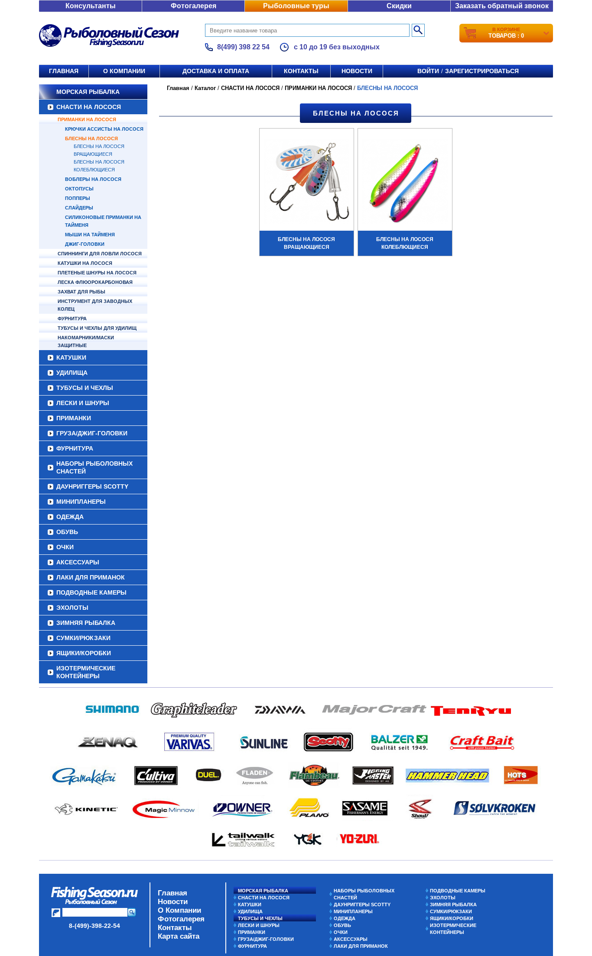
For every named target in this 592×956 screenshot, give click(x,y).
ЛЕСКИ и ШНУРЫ (82, 402)
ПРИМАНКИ (73, 418)
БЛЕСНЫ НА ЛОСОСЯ (91, 138)
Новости (357, 71)
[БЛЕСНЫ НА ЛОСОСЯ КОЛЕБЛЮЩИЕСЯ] (405, 183)
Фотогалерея (193, 6)
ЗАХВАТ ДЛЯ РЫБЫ (81, 291)
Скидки (399, 6)
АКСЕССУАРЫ (77, 562)
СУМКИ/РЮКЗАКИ (83, 637)
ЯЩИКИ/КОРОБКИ (83, 653)
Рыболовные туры (296, 6)
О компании (124, 71)
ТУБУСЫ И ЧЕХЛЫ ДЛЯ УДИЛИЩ (97, 328)
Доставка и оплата (215, 71)
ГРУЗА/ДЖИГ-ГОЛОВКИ (91, 433)
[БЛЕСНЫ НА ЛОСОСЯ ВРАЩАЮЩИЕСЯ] (307, 183)
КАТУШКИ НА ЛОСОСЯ (85, 263)
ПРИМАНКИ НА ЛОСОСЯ (87, 119)
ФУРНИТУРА (72, 318)
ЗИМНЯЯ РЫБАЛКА (85, 622)
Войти (428, 71)
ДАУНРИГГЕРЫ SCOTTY (92, 486)
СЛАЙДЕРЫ (79, 207)
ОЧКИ (65, 547)
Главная (63, 71)
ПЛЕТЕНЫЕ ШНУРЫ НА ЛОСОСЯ (97, 272)
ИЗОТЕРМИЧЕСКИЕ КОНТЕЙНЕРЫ (85, 672)
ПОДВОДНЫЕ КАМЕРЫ (91, 592)
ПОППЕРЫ (77, 198)
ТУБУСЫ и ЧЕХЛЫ (84, 387)
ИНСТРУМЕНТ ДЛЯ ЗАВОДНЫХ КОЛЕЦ (95, 305)
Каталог (205, 88)
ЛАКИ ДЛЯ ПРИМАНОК (90, 577)
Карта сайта (178, 936)
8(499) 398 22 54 (243, 47)
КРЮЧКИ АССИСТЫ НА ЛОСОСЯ (104, 129)
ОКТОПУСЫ (79, 188)
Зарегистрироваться (482, 71)
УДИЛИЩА (72, 372)
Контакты (301, 71)
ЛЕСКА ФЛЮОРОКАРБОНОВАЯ (95, 282)
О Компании (179, 910)
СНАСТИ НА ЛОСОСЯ (88, 106)
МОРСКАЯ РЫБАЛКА (88, 91)
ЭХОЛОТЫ (72, 607)
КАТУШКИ (71, 357)
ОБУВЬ (67, 531)
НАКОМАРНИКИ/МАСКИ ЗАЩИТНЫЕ (86, 341)
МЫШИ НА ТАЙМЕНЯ (90, 234)
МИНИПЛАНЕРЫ (81, 501)
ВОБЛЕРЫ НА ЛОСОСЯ (93, 179)
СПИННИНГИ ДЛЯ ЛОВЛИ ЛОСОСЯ (100, 253)
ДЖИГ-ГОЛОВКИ (84, 244)
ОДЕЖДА (70, 516)
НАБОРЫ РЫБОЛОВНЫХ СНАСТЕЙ (94, 467)
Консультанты (90, 6)
